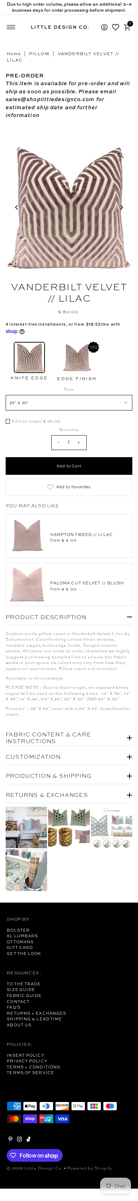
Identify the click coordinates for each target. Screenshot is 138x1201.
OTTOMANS (20, 941)
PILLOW (39, 54)
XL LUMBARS (22, 935)
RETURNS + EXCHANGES (36, 1013)
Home (14, 54)
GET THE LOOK (24, 953)
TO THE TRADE (24, 983)
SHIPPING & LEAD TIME (34, 1018)
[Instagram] (19, 1140)
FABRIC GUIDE (24, 995)
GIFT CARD (20, 947)
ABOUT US (19, 1024)
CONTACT (18, 1001)
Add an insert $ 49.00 (36, 421)
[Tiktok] (28, 1140)
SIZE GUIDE (21, 989)
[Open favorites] (115, 27)
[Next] (121, 207)
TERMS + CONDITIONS (33, 1067)
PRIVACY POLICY (27, 1061)
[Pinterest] (10, 1140)
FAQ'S (14, 1007)
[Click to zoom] (121, 155)
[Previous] (17, 207)
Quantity (69, 429)
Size (69, 389)
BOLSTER (18, 930)
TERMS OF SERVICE (30, 1072)
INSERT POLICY (25, 1055)
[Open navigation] (11, 27)
